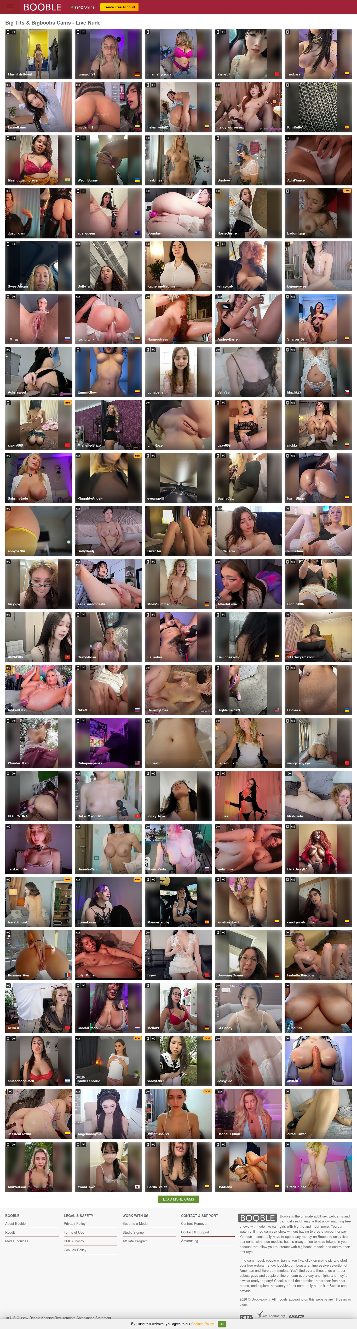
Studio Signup (133, 1232)
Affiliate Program (135, 1240)
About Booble (15, 1223)
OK (222, 1324)
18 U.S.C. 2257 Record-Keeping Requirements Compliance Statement (58, 1317)
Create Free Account (119, 6)
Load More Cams (178, 1199)
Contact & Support (195, 1232)
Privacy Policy (75, 1223)
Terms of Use (74, 1232)
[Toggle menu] (10, 7)
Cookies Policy (75, 1249)
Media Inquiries (16, 1240)
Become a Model (135, 1223)
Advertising (189, 1240)
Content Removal (194, 1223)
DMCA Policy (74, 1240)
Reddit (10, 1232)
